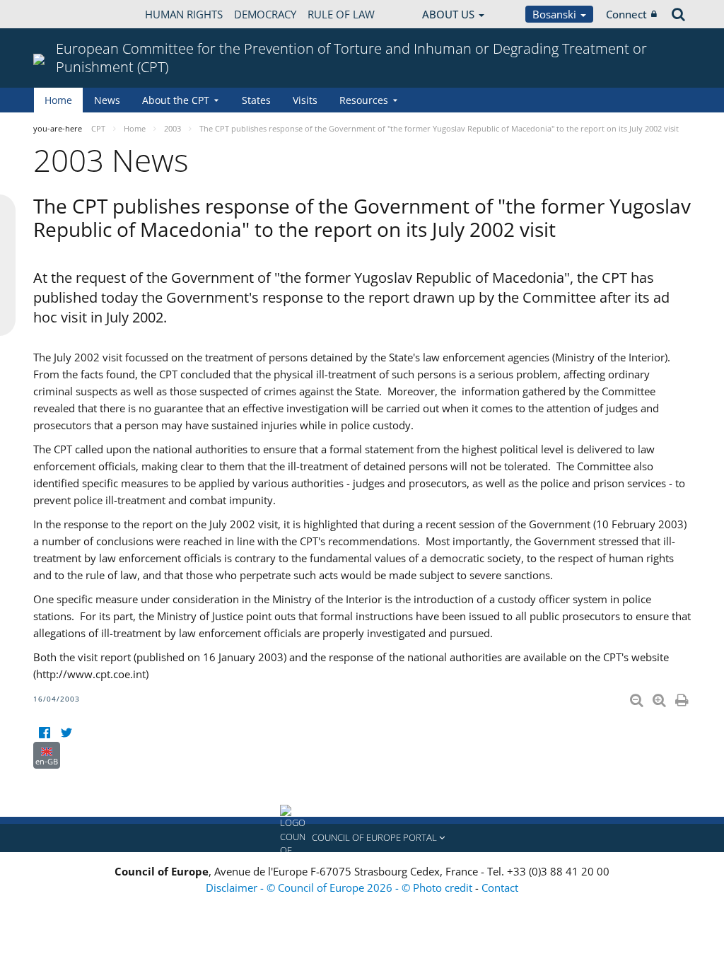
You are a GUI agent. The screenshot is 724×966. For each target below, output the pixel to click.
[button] (362, 838)
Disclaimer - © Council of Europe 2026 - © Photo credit (340, 887)
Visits (305, 100)
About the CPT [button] (175, 100)
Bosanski (555, 14)
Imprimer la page (683, 697)
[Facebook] (44, 733)
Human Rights (184, 14)
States (256, 100)
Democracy (265, 14)
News (107, 100)
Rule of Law (341, 14)
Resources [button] (363, 100)
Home (58, 100)
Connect (626, 14)
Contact (499, 887)
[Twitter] (66, 733)
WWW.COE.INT (68, 14)
